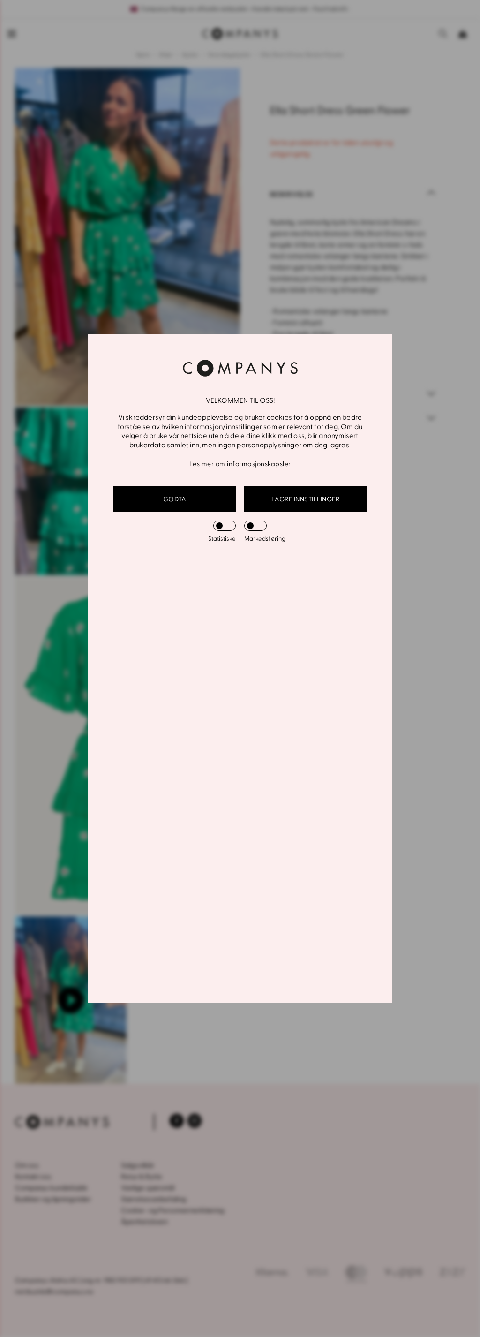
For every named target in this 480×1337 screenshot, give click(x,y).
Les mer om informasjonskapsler (240, 464)
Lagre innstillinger (305, 499)
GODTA (175, 499)
